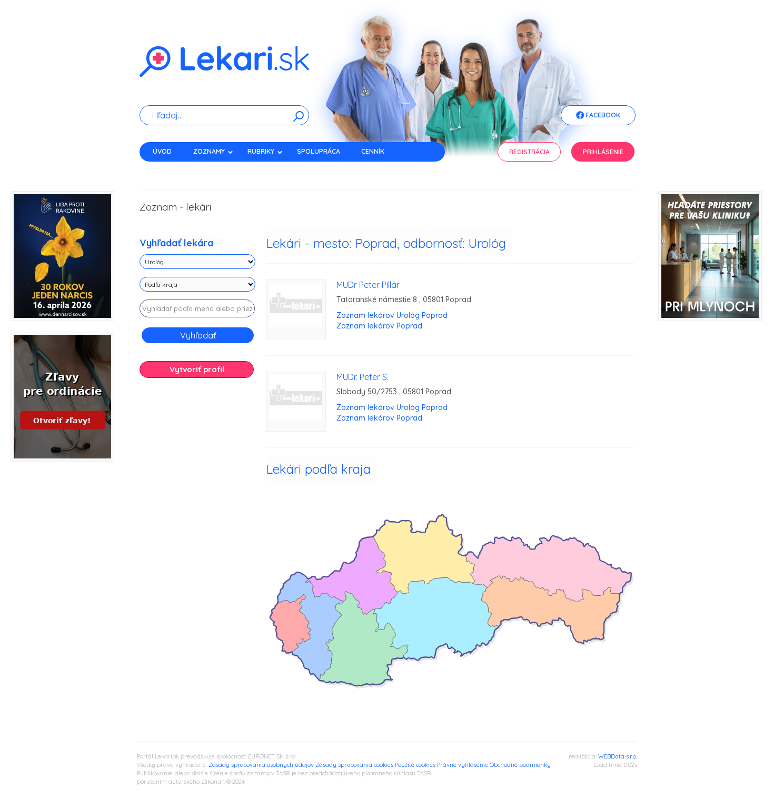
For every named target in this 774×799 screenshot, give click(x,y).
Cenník (372, 151)
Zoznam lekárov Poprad (379, 326)
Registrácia (529, 152)
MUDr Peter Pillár (368, 284)
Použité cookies (415, 764)
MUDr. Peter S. (362, 377)
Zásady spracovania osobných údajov (261, 764)
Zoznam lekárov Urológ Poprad (392, 315)
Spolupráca (318, 151)
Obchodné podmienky (520, 764)
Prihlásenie (603, 152)
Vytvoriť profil (197, 369)
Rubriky (260, 151)
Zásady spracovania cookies (354, 764)
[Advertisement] (197, 552)
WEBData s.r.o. (617, 756)
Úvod (162, 151)
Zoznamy (209, 151)
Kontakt (167, 170)
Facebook (602, 115)
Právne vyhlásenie (462, 764)
